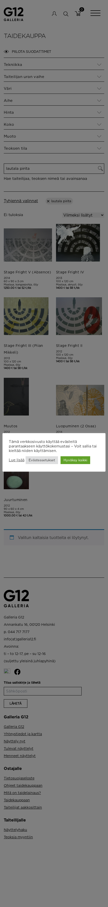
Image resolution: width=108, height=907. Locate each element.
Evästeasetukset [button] (42, 460)
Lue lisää (16, 460)
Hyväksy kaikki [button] (75, 460)
